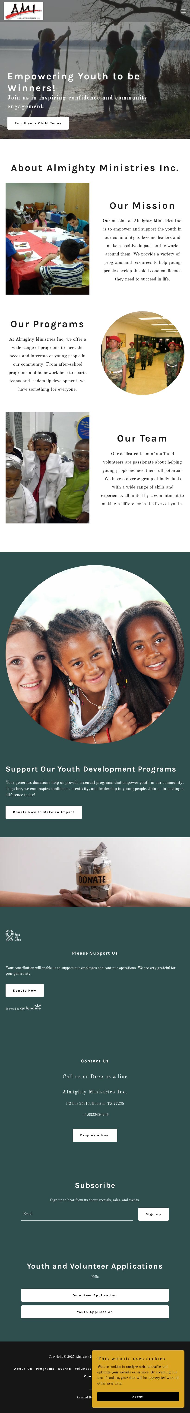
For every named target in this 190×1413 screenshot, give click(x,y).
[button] (183, 11)
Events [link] (64, 1369)
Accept (138, 1396)
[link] (23, 11)
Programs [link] (45, 1369)
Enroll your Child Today (38, 123)
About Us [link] (23, 1369)
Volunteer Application (95, 1295)
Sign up (153, 1214)
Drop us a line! (95, 1135)
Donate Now (24, 991)
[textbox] (77, 1214)
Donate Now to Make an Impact (44, 812)
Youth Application (95, 1312)
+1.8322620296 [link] (95, 1115)
